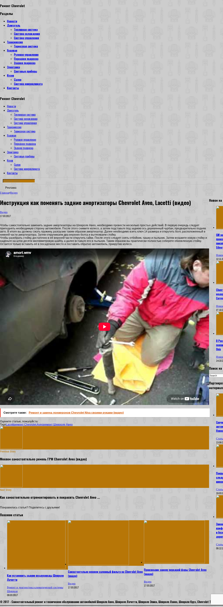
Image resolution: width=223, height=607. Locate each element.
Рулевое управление (26, 55)
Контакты (13, 88)
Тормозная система (26, 46)
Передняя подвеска (26, 59)
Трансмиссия (15, 42)
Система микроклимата (28, 84)
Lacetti (10, 424)
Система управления (26, 38)
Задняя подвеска (24, 63)
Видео (3, 212)
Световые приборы (25, 71)
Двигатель (13, 25)
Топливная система (26, 29)
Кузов (10, 75)
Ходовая (12, 50)
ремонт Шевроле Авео (58, 424)
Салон (17, 80)
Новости (12, 21)
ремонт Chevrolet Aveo (28, 424)
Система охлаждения (27, 34)
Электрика (13, 67)
